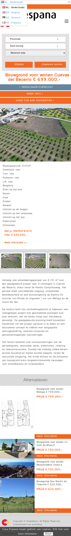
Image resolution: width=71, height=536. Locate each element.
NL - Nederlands (14, 2)
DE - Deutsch (13, 17)
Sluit (48, 533)
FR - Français (13, 22)
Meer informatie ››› (16, 243)
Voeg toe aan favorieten (34, 101)
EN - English (13, 12)
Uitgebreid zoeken (52, 65)
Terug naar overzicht (37, 87)
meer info (34, 94)
